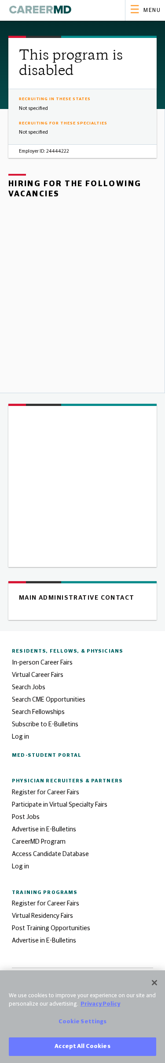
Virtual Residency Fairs (42, 916)
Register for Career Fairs (45, 792)
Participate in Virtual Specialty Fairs (59, 804)
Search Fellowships (38, 712)
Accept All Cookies (82, 1046)
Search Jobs (28, 687)
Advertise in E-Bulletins (44, 829)
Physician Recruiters (67, 780)
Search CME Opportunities (48, 699)
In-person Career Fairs (42, 662)
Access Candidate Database (50, 854)
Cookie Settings (83, 1022)
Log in (20, 736)
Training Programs (44, 892)
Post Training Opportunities (51, 928)
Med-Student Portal (46, 755)
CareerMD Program (39, 841)
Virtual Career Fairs (37, 675)
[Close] (154, 982)
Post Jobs (26, 817)
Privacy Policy (100, 1004)
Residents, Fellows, (67, 651)
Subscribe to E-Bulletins (45, 724)
